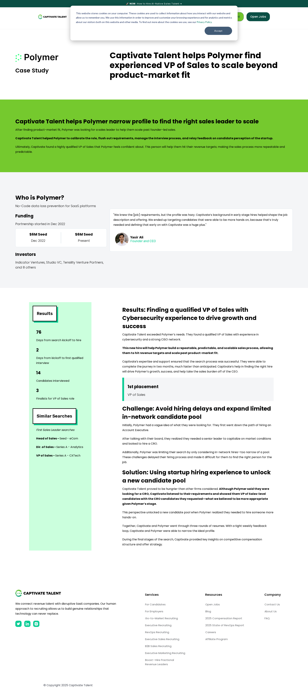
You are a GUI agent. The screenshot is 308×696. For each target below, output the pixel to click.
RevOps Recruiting (157, 632)
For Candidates (155, 604)
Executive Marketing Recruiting (165, 653)
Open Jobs (258, 17)
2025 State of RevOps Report (224, 625)
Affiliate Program (216, 639)
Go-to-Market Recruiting (161, 618)
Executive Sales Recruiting (162, 639)
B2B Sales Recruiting (158, 646)
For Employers (154, 611)
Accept (218, 30)
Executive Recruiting (158, 625)
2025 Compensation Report (223, 618)
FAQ (267, 618)
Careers (210, 632)
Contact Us (272, 604)
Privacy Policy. (204, 22)
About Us (271, 611)
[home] (52, 16)
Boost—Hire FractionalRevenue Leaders (159, 662)
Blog (208, 611)
